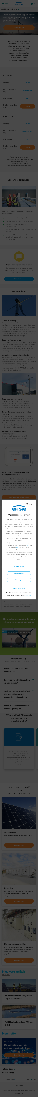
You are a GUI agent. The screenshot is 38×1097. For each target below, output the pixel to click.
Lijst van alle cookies (19, 588)
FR (27, 504)
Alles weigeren (19, 580)
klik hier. (28, 595)
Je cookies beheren (19, 566)
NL (29, 504)
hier (27, 545)
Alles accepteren (19, 573)
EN (32, 504)
